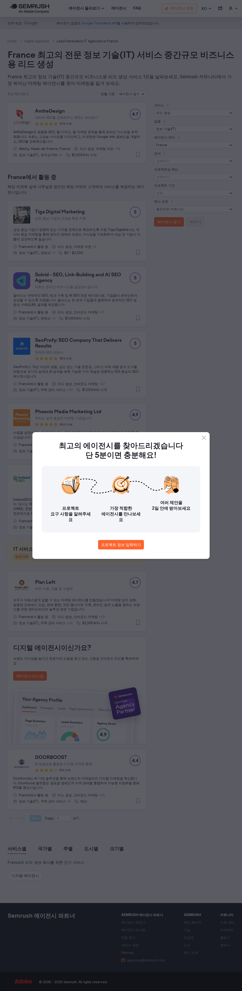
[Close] (204, 437)
